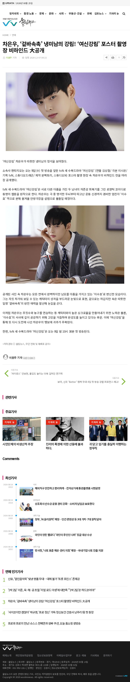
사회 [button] (61, 13)
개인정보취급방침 (24, 655)
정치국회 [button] (14, 13)
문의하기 (107, 655)
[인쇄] (112, 57)
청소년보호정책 (44, 655)
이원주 (9, 57)
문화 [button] (51, 13)
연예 (89, 13)
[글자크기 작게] (119, 57)
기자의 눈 (114, 13)
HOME (5, 35)
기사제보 (94, 655)
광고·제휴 (81, 655)
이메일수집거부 (64, 655)
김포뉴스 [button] (99, 13)
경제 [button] (42, 13)
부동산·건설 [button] (75, 13)
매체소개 (7, 655)
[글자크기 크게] (123, 57)
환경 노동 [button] (29, 13)
